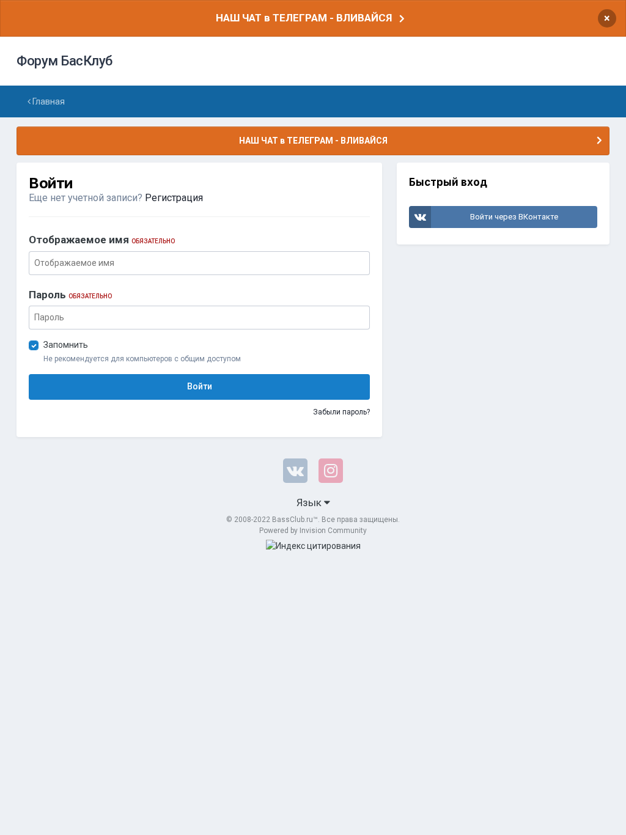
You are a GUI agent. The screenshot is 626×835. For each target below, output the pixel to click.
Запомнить (65, 345)
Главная (48, 101)
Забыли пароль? (341, 412)
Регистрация (174, 198)
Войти (199, 386)
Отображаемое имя (102, 240)
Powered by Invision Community (313, 530)
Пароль (70, 295)
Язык (310, 502)
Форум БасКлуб (64, 60)
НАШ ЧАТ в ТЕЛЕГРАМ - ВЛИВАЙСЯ (304, 18)
